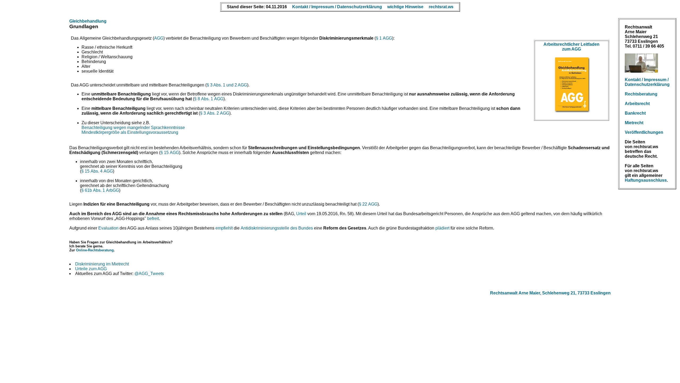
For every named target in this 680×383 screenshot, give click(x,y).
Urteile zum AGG (91, 269)
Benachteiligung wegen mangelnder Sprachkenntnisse (133, 127)
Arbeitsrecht (637, 103)
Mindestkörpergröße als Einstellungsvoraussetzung (130, 132)
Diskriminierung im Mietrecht (102, 264)
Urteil (301, 213)
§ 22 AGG (368, 204)
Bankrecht (635, 113)
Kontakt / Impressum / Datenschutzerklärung (647, 82)
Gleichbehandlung (88, 21)
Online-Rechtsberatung (95, 250)
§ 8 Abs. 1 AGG (208, 99)
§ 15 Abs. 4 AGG (97, 171)
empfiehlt (224, 228)
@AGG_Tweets (149, 273)
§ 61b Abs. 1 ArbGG (100, 190)
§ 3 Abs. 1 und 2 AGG (227, 85)
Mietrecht (634, 122)
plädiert (442, 228)
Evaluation (108, 228)
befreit (153, 218)
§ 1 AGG (384, 38)
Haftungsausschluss (646, 180)
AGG (158, 38)
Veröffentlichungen (644, 132)
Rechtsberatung (641, 94)
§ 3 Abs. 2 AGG (214, 113)
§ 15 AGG (169, 152)
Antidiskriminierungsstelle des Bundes (277, 228)
